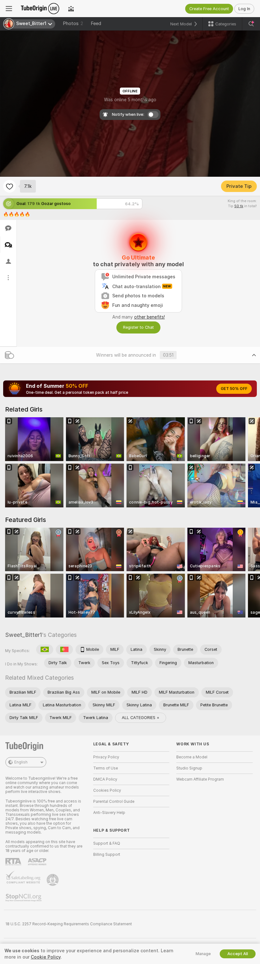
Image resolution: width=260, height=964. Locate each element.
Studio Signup (189, 768)
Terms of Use (105, 768)
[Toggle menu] (9, 8)
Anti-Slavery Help (109, 812)
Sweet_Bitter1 (23, 634)
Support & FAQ (106, 843)
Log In (244, 8)
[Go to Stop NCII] (24, 897)
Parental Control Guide (113, 801)
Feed (96, 23)
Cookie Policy (46, 957)
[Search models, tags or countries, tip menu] (251, 23)
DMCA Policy (105, 779)
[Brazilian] (44, 649)
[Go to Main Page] (40, 8)
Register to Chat (138, 327)
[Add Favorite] (9, 186)
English (21, 762)
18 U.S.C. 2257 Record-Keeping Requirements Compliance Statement (68, 924)
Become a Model (191, 757)
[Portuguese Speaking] (64, 649)
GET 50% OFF (234, 388)
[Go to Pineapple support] (53, 880)
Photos (73, 23)
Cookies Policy (107, 790)
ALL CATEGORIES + (140, 717)
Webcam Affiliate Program (200, 779)
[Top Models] (71, 8)
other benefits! (149, 317)
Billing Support (106, 854)
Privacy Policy (106, 757)
